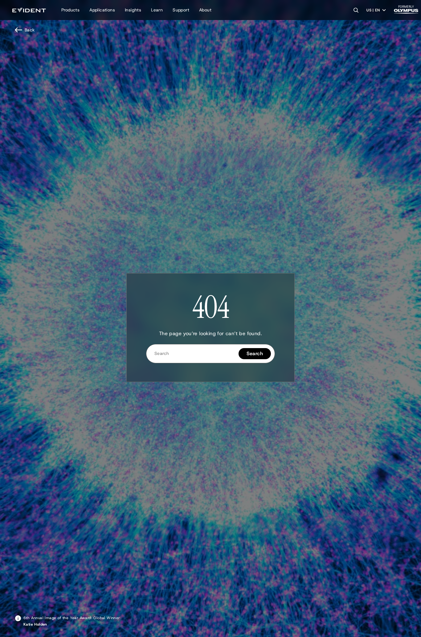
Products (70, 10)
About (205, 10)
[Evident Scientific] (29, 10)
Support (181, 10)
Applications (102, 10)
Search (255, 353)
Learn (157, 10)
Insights (133, 10)
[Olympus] (406, 11)
